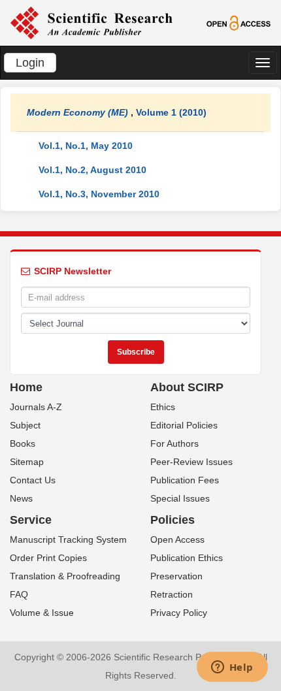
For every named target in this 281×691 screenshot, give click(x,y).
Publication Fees (184, 480)
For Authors (174, 443)
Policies (172, 519)
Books (22, 443)
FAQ (19, 594)
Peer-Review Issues (191, 462)
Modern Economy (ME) (77, 112)
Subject (25, 425)
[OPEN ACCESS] (238, 22)
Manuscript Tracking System (68, 539)
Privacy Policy (178, 612)
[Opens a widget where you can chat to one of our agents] (232, 668)
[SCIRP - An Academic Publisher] (91, 22)
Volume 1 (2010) (171, 112)
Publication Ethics (186, 558)
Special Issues (180, 498)
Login (30, 62)
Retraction (171, 594)
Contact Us (33, 480)
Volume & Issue (42, 612)
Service (31, 519)
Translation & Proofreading (65, 576)
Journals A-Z (36, 407)
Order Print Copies (48, 558)
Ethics (162, 407)
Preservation (176, 576)
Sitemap (27, 462)
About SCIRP (186, 387)
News (21, 498)
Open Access (177, 539)
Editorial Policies (184, 425)
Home (26, 387)
